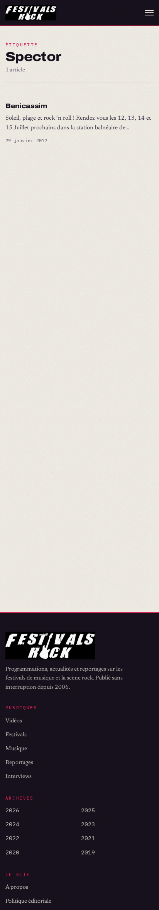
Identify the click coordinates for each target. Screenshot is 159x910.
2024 (12, 824)
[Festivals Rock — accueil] (30, 13)
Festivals (16, 735)
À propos (16, 887)
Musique (16, 749)
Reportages (19, 763)
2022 (12, 838)
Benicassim (26, 106)
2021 (88, 838)
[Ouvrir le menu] (149, 13)
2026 (12, 810)
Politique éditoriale (28, 901)
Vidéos (13, 721)
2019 (88, 852)
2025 (88, 810)
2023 (88, 824)
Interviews (18, 777)
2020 (12, 852)
